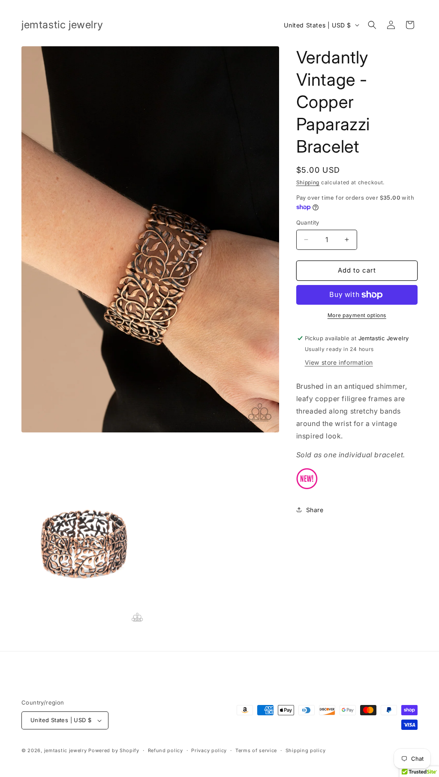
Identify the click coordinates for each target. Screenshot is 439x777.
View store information (339, 362)
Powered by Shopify (113, 750)
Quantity (307, 222)
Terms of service (256, 750)
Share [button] (315, 509)
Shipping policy (306, 750)
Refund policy (165, 750)
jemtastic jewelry (65, 750)
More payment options (357, 315)
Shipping (308, 182)
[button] (372, 24)
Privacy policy (209, 750)
